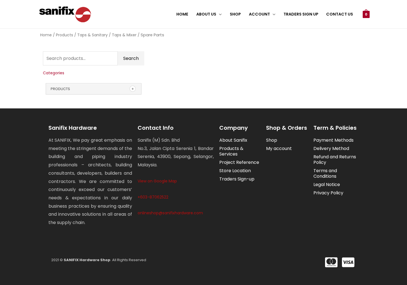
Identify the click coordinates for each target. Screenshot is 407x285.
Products (64, 35)
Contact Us (339, 14)
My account (279, 148)
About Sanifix (233, 140)
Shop (235, 14)
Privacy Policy (328, 193)
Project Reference (239, 162)
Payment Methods (333, 140)
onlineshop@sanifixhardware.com (170, 213)
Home (182, 14)
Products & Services (231, 151)
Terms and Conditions (325, 173)
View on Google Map (157, 181)
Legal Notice (326, 184)
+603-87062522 (153, 197)
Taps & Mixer (124, 35)
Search (131, 58)
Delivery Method (331, 148)
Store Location (235, 170)
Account (259, 14)
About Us (206, 14)
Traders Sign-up (236, 179)
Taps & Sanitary (92, 35)
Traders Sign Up (301, 14)
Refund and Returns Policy (334, 160)
